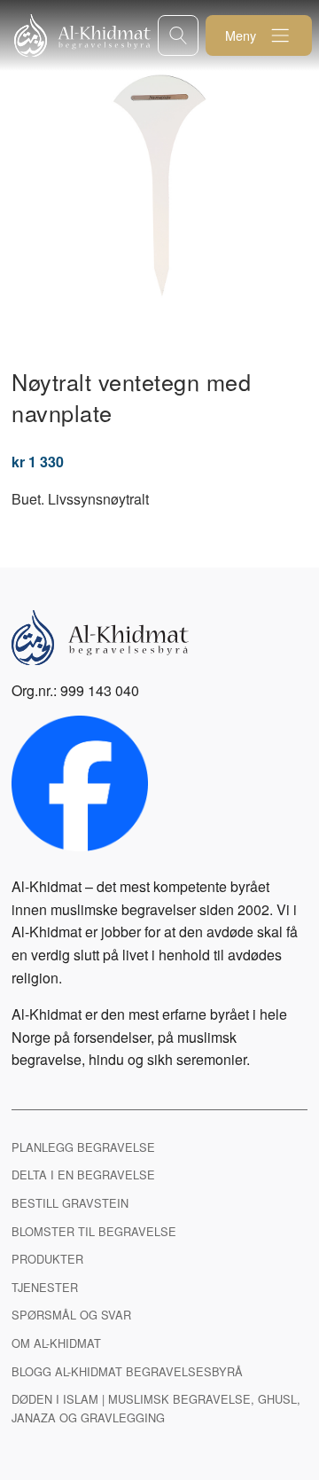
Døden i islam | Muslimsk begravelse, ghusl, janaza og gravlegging (156, 1407)
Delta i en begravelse (83, 1174)
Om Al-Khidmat (56, 1343)
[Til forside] (86, 35)
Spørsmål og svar (71, 1314)
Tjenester (45, 1287)
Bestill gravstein (70, 1202)
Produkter (47, 1258)
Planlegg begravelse (83, 1147)
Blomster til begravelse (94, 1231)
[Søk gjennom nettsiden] (178, 35)
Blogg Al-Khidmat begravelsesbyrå (127, 1371)
